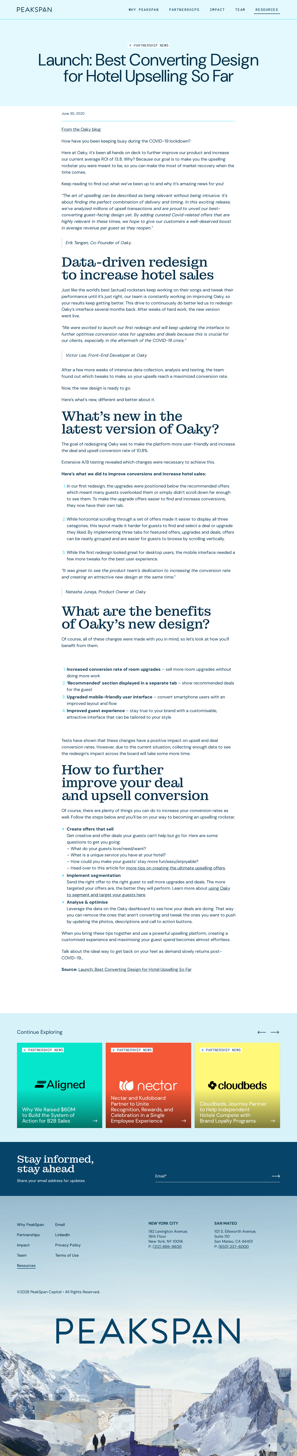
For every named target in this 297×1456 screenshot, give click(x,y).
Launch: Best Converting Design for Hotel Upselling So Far (135, 969)
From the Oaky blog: (81, 129)
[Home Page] (34, 9)
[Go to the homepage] (148, 1330)
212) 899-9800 (168, 1246)
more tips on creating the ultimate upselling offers (175, 868)
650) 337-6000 (234, 1246)
